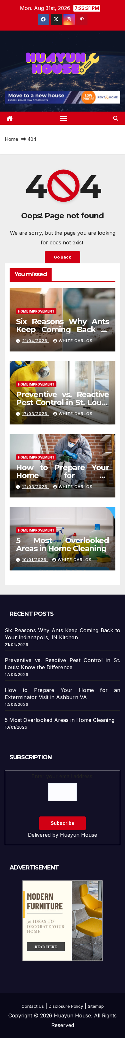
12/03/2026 (35, 486)
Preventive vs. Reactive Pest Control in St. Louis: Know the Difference (62, 402)
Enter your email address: (62, 776)
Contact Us (32, 1006)
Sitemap (96, 1006)
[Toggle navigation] (64, 118)
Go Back (62, 257)
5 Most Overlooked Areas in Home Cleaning (62, 544)
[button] (115, 118)
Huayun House (78, 835)
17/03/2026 (35, 413)
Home (11, 139)
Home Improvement (36, 311)
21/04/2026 (35, 340)
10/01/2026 (35, 559)
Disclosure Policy (66, 1006)
